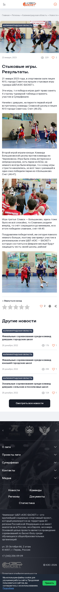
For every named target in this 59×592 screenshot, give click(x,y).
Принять (49, 583)
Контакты (8, 470)
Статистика (27, 503)
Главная (6, 15)
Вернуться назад (13, 301)
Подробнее (8, 588)
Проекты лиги (11, 454)
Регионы (16, 15)
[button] (3, 431)
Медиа (6, 478)
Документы (37, 496)
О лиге (6, 447)
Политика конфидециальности (19, 573)
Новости (14, 490)
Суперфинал (10, 462)
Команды (36, 490)
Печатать (49, 306)
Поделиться (55, 306)
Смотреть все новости (29, 403)
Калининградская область (34, 15)
